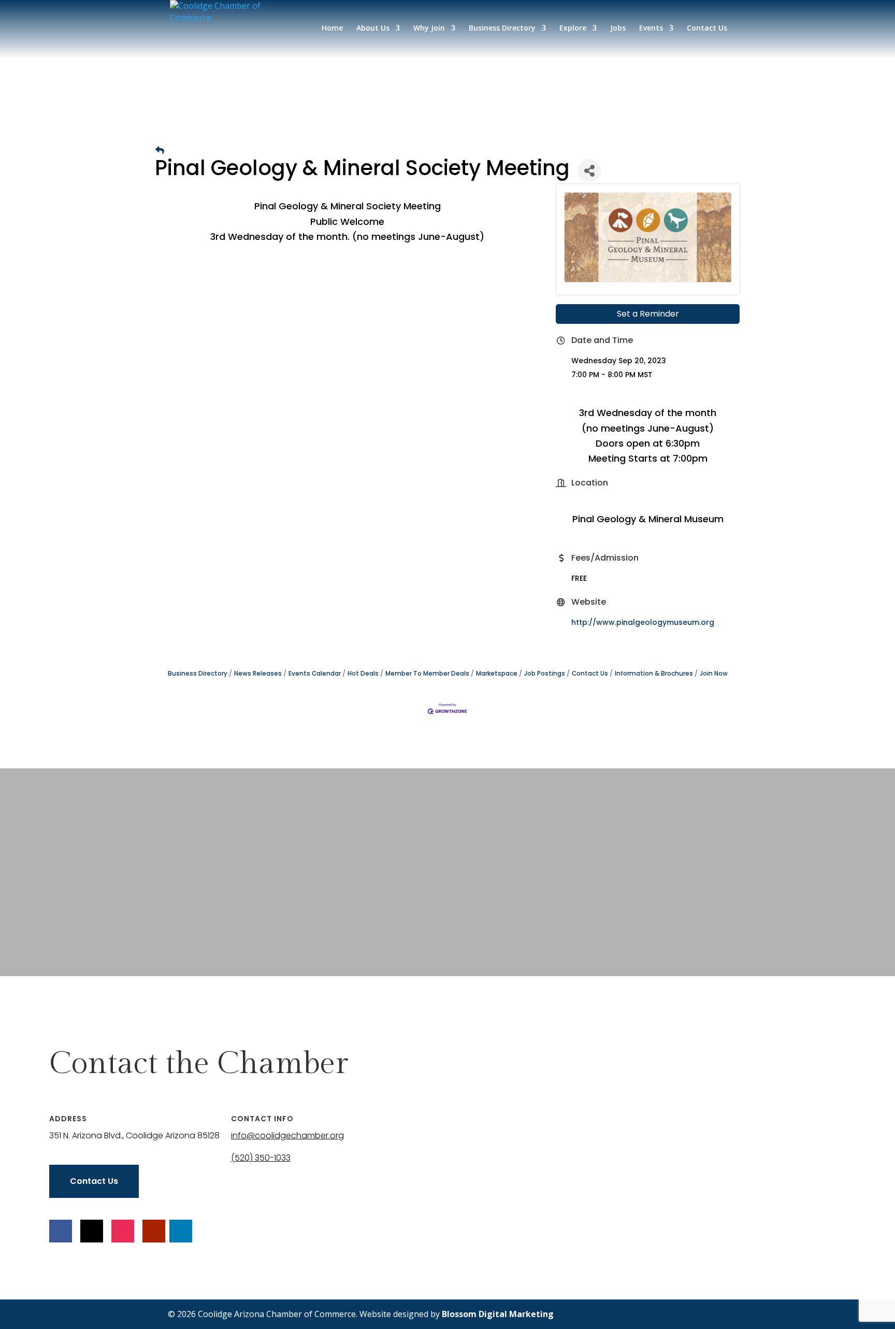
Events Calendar (314, 673)
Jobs (618, 28)
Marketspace (496, 673)
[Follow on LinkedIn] (180, 1231)
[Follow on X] (91, 1231)
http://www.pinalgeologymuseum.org (642, 622)
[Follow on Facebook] (60, 1231)
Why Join (429, 28)
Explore (572, 28)
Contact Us (707, 28)
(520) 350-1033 (261, 1158)
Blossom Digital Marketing (498, 1314)
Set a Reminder (648, 314)
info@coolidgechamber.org (287, 1135)
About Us (372, 28)
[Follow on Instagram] (122, 1231)
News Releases (258, 673)
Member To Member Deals (427, 673)
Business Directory (502, 28)
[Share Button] (589, 170)
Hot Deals (363, 673)
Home (332, 28)
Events (651, 28)
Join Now (714, 673)
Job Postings (544, 673)
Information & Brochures (654, 673)
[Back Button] (159, 151)
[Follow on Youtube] (153, 1231)
